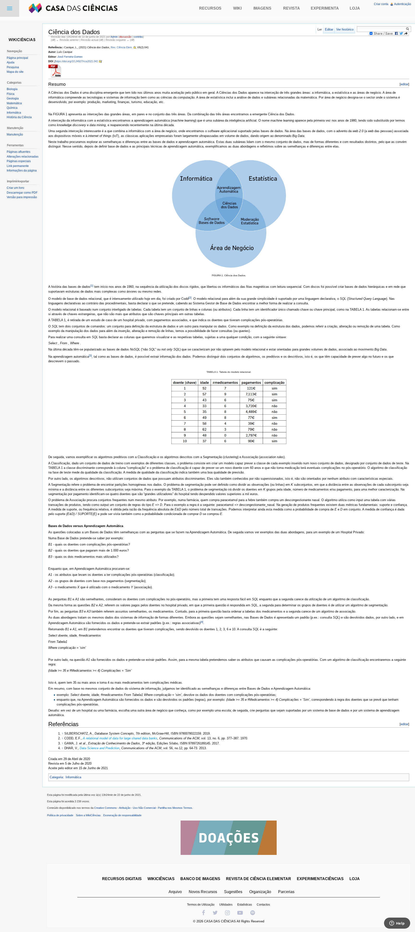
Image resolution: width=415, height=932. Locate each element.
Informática (73, 777)
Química (12, 108)
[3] (90, 355)
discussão (125, 36)
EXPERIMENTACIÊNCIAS (320, 879)
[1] (91, 285)
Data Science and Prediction (99, 748)
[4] (201, 621)
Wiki (237, 8)
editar (404, 84)
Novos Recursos (203, 892)
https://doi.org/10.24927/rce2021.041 (76, 61)
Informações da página (22, 170)
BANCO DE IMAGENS (200, 879)
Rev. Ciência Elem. (122, 47)
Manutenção (15, 134)
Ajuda (10, 62)
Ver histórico (345, 29)
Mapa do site (15, 72)
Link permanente (18, 166)
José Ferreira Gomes (70, 56)
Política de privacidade (60, 815)
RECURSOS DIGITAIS (122, 879)
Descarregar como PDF (22, 192)
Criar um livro (15, 188)
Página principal (17, 58)
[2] (190, 297)
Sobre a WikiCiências (88, 815)
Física (10, 94)
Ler (319, 29)
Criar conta (381, 4)
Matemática (14, 103)
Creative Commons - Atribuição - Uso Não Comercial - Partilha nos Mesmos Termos (143, 807)
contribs (138, 36)
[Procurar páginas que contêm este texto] (408, 28)
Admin (114, 36)
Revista (291, 8)
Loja (355, 8)
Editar (329, 29)
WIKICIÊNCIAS (161, 879)
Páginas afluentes (18, 151)
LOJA (354, 879)
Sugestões (233, 892)
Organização (260, 892)
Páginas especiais (19, 161)
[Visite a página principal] (21, 39)
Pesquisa (13, 67)
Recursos (210, 8)
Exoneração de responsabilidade (122, 815)
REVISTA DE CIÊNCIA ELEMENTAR (258, 879)
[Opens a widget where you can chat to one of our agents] (397, 924)
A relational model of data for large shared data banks (120, 738)
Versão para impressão (22, 197)
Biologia (12, 89)
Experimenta (325, 8)
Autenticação (402, 4)
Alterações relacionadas (22, 156)
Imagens (262, 8)
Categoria (56, 777)
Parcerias (286, 892)
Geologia (13, 98)
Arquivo (175, 892)
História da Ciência (19, 117)
